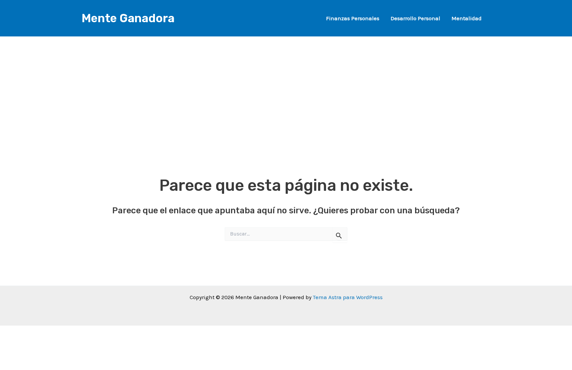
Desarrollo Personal (415, 18)
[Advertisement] (286, 82)
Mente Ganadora (127, 18)
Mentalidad (467, 18)
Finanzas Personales (352, 18)
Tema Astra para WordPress (348, 297)
